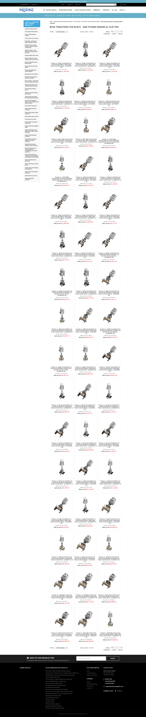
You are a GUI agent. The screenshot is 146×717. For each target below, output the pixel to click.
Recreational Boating (65, 10)
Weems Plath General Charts (31, 116)
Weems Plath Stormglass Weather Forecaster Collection (31, 140)
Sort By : (52, 31)
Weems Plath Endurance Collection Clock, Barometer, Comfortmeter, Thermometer (32, 156)
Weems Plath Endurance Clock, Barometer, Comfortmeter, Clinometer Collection (31, 150)
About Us (77, 4)
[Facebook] (118, 691)
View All (120, 33)
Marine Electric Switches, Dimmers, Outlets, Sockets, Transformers (31, 46)
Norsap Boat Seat (50, 699)
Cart (124, 4)
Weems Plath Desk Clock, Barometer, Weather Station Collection (31, 131)
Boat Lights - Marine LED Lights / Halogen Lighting (31, 42)
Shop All (122, 10)
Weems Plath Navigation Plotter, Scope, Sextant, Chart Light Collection (32, 102)
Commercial (96, 10)
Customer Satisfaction (92, 684)
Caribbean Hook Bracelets (31, 29)
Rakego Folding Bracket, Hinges (54, 706)
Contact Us (34, 4)
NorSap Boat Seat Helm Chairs (53, 695)
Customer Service (91, 673)
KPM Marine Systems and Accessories (55, 708)
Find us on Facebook (92, 675)
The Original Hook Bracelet (31, 31)
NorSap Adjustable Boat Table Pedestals (30, 70)
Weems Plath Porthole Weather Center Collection (31, 145)
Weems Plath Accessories (31, 175)
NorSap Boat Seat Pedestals (31, 74)
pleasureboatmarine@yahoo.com (114, 686)
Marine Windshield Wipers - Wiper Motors (56, 681)
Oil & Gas (114, 10)
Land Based (106, 10)
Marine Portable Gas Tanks (52, 697)
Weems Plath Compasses (31, 105)
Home (63, 4)
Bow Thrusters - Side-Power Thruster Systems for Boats (31, 81)
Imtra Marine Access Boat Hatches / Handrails (31, 77)
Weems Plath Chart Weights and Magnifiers (31, 168)
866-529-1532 (25, 4)
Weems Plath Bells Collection (29, 179)
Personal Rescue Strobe (30, 119)
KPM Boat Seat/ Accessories (53, 703)
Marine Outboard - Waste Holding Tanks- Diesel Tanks (31, 59)
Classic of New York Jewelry (31, 38)
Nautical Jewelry (51, 10)
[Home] (27, 11)
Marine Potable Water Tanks (31, 55)
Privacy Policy (90, 686)
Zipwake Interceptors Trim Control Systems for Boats (31, 85)
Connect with (108, 691)
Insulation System (50, 701)
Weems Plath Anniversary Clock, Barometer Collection (31, 97)
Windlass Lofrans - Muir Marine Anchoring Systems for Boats (31, 51)
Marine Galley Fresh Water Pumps (54, 683)
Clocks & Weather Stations (82, 10)
